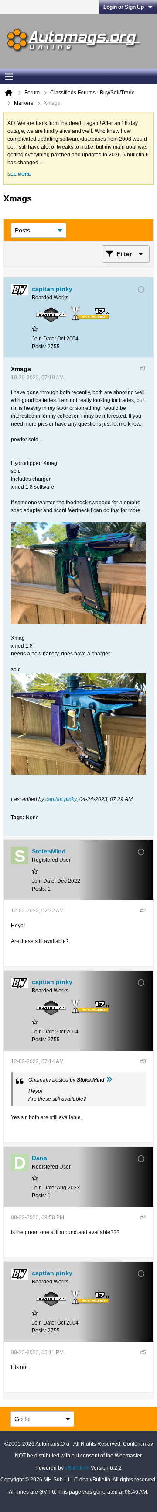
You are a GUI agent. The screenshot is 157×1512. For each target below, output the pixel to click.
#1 (143, 368)
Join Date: (44, 339)
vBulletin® (77, 1468)
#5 (143, 1352)
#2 (143, 911)
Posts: (39, 346)
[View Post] (109, 1080)
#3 (143, 1061)
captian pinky (61, 799)
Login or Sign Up (123, 7)
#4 (143, 1217)
